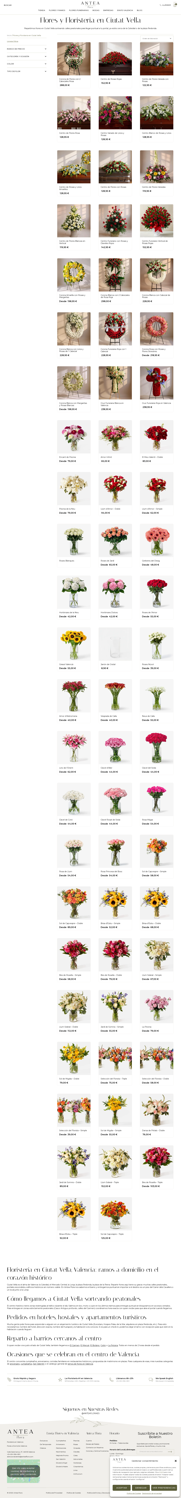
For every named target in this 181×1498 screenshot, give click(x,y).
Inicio (9, 35)
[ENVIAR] (170, 1451)
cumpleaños (26, 1364)
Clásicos (43, 1448)
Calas (75, 1455)
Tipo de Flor (13, 71)
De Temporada (45, 1444)
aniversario (15, 1364)
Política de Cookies (134, 1493)
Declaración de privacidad (152, 1493)
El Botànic (95, 1345)
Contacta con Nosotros (94, 1447)
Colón (103, 1345)
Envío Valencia (125, 10)
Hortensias (77, 1463)
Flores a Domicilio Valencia (17, 1446)
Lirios (75, 1470)
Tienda (41, 10)
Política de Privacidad (54, 1493)
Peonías (76, 1441)
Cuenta (89, 1441)
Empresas (108, 10)
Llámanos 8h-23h (124, 1378)
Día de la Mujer (61, 1463)
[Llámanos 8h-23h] (111, 1380)
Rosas (75, 1444)
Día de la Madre (62, 1467)
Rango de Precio (16, 49)
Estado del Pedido (92, 1444)
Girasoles (76, 1448)
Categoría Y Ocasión (18, 56)
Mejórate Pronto (62, 1455)
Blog (139, 10)
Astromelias (77, 1459)
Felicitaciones (61, 1448)
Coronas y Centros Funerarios (97, 1451)
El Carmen (75, 1345)
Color (10, 64)
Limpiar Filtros (12, 41)
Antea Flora (18, 1493)
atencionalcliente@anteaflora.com (20, 1457)
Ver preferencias (164, 1488)
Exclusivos (44, 1441)
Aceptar (121, 1488)
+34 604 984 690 (13, 1454)
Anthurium (77, 1474)
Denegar (141, 1488)
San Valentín (38, 1364)
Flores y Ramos (57, 10)
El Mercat (84, 1345)
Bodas (96, 10)
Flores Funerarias (79, 10)
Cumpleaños (61, 1441)
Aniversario (60, 1444)
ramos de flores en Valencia (80, 1364)
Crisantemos (78, 1467)
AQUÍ (161, 1472)
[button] (175, 1461)
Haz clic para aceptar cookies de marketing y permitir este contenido (23, 1471)
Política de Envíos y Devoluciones (99, 1493)
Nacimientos (61, 1452)
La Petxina (113, 1345)
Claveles (76, 1452)
